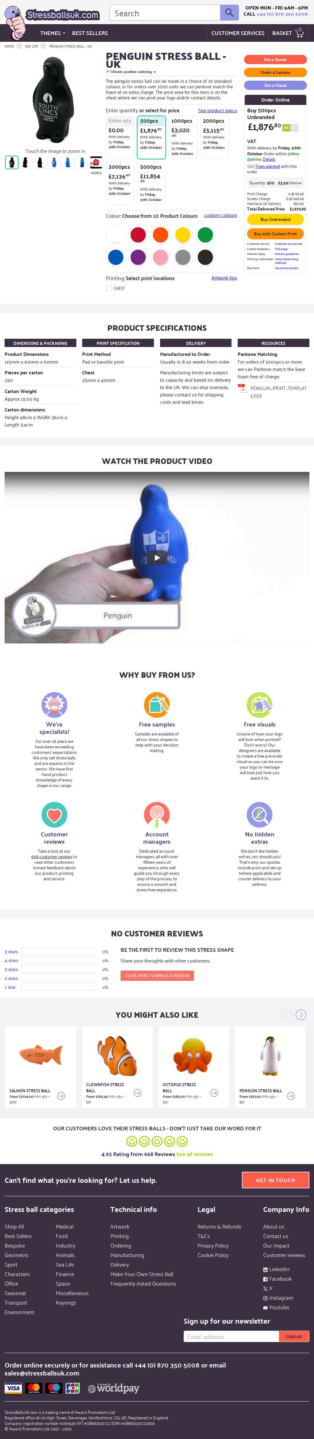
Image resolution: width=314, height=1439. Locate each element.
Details (269, 159)
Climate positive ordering (131, 71)
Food (62, 1235)
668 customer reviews (51, 856)
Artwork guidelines (287, 254)
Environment (19, 1312)
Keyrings (66, 1302)
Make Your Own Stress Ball (141, 1274)
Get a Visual (275, 85)
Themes (50, 33)
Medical (65, 1226)
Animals (65, 1255)
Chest (119, 288)
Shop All (14, 1226)
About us (273, 1226)
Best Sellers (90, 33)
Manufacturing (127, 1255)
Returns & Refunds (219, 1226)
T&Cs (203, 1235)
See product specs (217, 110)
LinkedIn (279, 1269)
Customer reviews (284, 1255)
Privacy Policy (212, 1245)
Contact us (275, 1235)
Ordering (120, 1245)
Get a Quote (275, 59)
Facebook (280, 1278)
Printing (119, 1235)
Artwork (119, 1226)
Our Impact (276, 1245)
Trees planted (267, 166)
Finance (65, 1274)
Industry (65, 1245)
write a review (157, 975)
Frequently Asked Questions (143, 1283)
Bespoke (15, 1245)
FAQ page (281, 249)
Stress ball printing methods (286, 261)
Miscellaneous (72, 1293)
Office (11, 1283)
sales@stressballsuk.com (42, 1372)
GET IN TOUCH (275, 1180)
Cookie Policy (212, 1255)
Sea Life (65, 1264)
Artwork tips (224, 277)
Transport (16, 1302)
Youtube (279, 1307)
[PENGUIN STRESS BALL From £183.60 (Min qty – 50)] (270, 1056)
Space (63, 1283)
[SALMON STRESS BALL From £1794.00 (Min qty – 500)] (41, 1056)
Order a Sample (275, 72)
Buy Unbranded (275, 219)
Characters (17, 1274)
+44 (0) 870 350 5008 (282, 13)
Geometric (17, 1255)
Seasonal (15, 1293)
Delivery (119, 1264)
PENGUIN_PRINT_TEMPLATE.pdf (279, 392)
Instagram (281, 1297)
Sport (11, 1264)
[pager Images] (12, 162)
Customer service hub (288, 244)
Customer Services (238, 33)
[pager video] (96, 162)
